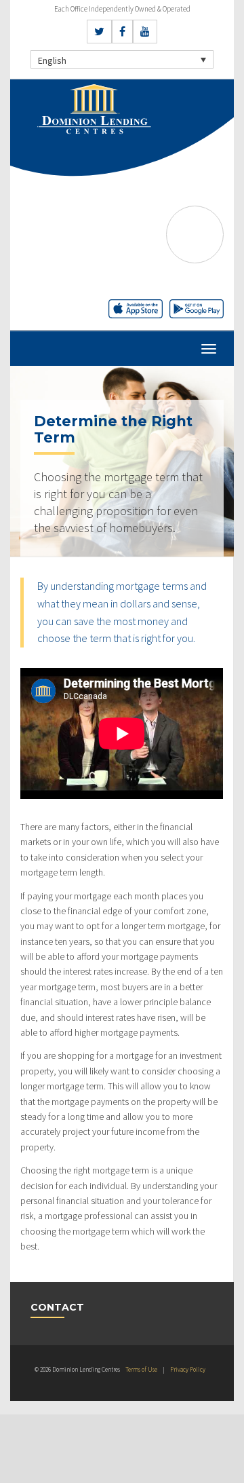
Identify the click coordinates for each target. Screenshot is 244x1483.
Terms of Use (141, 1369)
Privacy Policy (187, 1369)
